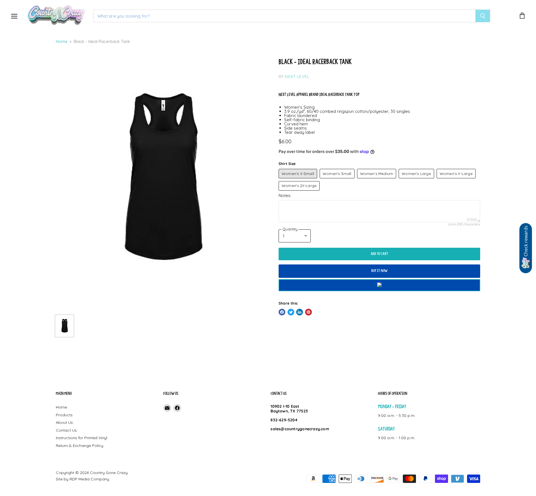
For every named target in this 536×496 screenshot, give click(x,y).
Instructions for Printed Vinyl (81, 437)
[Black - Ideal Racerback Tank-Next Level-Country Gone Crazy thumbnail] (64, 326)
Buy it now (379, 270)
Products (64, 414)
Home (62, 41)
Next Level (297, 76)
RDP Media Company (89, 479)
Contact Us (66, 430)
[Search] (482, 15)
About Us (64, 422)
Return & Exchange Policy (79, 445)
